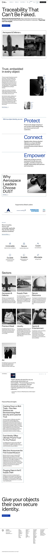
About (19, 529)
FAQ (19, 534)
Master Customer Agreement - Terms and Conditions (43, 534)
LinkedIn (20, 537)
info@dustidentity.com (9, 533)
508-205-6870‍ (8, 532)
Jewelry (27, 535)
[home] (4, 2)
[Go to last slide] (3, 57)
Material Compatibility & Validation (20, 533)
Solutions (20, 530)
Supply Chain (28, 531)
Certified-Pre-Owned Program (34, 532)
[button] (11, 2)
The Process (20, 531)
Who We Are (20, 535)
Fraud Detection (34, 540)
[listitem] (24, 44)
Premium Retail (27, 534)
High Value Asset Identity (34, 538)
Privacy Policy (42, 530)
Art (26, 537)
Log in (37, 2)
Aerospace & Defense (27, 530)
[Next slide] (11, 57)
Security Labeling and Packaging (35, 536)
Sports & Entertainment (28, 536)
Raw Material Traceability (35, 530)
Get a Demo (43, 2)
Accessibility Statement (42, 531)
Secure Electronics (27, 532)
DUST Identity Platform (34, 542)
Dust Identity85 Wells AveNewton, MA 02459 (8, 530)
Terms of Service (42, 529)
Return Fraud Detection (35, 534)
